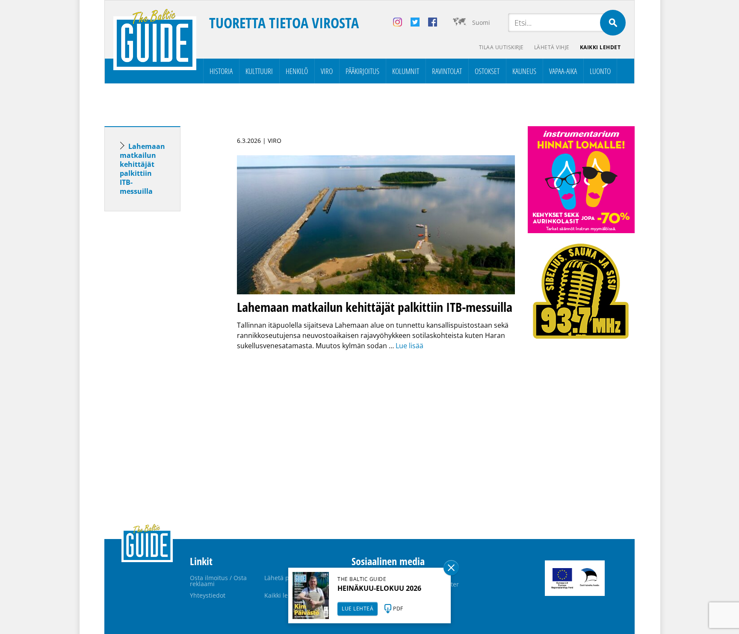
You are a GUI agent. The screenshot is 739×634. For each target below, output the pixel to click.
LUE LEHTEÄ (357, 608)
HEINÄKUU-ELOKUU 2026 (379, 588)
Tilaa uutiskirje (501, 47)
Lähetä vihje (552, 47)
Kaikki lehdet (600, 47)
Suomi (481, 22)
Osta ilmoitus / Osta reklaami (218, 581)
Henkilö (297, 71)
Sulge (451, 567)
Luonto (600, 71)
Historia (221, 71)
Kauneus (524, 71)
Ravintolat (447, 71)
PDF (398, 608)
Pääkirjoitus (362, 71)
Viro (327, 71)
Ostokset (487, 71)
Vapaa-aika (563, 71)
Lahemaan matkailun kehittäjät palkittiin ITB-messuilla (142, 169)
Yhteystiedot (207, 595)
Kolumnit (405, 71)
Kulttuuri (259, 71)
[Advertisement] (157, 352)
